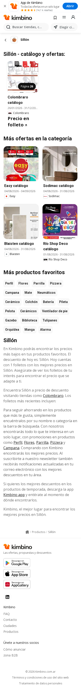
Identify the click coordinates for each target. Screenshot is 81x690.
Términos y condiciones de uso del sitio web (40, 677)
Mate (28, 292)
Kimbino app (14, 494)
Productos (10, 631)
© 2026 (40, 672)
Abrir (70, 6)
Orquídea (12, 329)
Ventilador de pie (55, 311)
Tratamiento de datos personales (40, 683)
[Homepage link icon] (27, 532)
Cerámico (12, 302)
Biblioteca (29, 320)
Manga (30, 329)
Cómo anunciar (14, 649)
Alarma (45, 329)
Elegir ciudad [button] (68, 27)
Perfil (9, 283)
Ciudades (10, 626)
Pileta (63, 302)
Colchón (31, 302)
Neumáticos (46, 292)
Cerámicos (28, 311)
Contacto (10, 619)
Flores (23, 283)
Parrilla (39, 283)
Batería (48, 302)
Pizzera (55, 283)
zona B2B (10, 655)
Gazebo (11, 320)
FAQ (6, 614)
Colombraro (53, 395)
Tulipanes (50, 320)
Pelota (10, 311)
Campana (12, 292)
